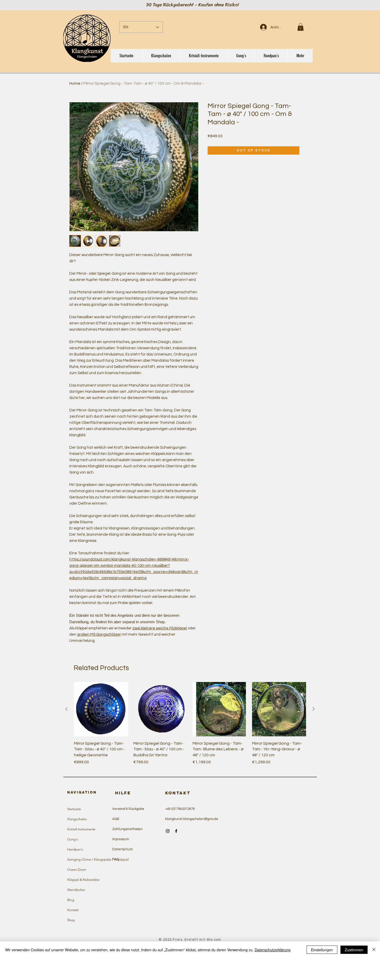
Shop (71, 920)
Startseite (74, 809)
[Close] (374, 950)
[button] (300, 27)
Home (74, 83)
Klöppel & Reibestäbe (83, 880)
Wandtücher (76, 890)
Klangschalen (77, 819)
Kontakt (73, 910)
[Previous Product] (66, 709)
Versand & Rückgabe (128, 809)
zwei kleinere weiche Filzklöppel (159, 628)
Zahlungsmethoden (127, 829)
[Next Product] (313, 709)
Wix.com (214, 939)
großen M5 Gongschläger (99, 634)
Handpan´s (75, 849)
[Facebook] (176, 831)
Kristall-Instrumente (81, 829)
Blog (70, 900)
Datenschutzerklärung (273, 949)
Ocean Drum (76, 870)
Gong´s (72, 839)
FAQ (115, 859)
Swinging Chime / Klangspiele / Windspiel (91, 859)
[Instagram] (167, 831)
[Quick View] (101, 709)
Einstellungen (322, 949)
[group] (190, 726)
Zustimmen (354, 949)
